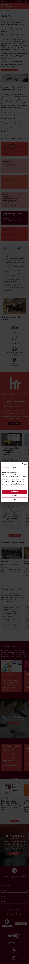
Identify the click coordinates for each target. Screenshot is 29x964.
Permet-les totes (14, 491)
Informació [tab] (23, 467)
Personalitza (14, 495)
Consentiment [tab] (5, 467)
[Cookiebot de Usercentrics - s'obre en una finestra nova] (21, 464)
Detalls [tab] (14, 467)
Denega (14, 499)
